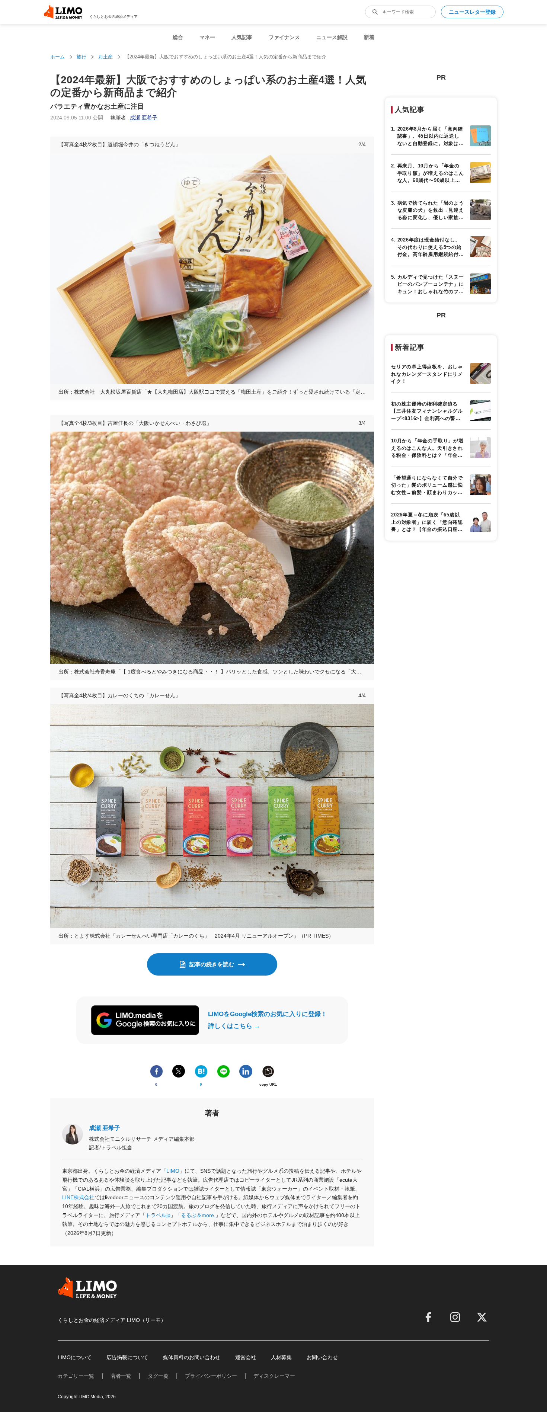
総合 (178, 37)
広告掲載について (127, 1357)
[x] (481, 1317)
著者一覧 (121, 1376)
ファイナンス (284, 37)
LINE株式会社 (78, 1197)
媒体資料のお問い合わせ (191, 1357)
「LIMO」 (173, 1171)
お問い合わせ (322, 1357)
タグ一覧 (158, 1376)
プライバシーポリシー (211, 1376)
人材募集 (281, 1357)
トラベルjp (157, 1215)
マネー (207, 37)
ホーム (57, 57)
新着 (369, 37)
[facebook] (428, 1317)
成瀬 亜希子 (104, 1128)
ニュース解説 (332, 37)
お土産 (105, 57)
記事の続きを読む (211, 964)
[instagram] (455, 1317)
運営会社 (245, 1357)
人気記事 (241, 37)
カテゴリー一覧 (76, 1376)
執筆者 (134, 118)
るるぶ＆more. (198, 1215)
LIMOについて (75, 1357)
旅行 (81, 57)
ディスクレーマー (274, 1376)
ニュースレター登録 (472, 12)
